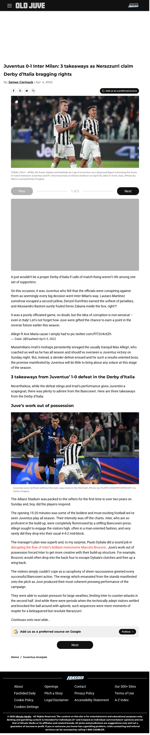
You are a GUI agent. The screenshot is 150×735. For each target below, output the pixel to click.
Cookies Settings (26, 707)
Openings (51, 686)
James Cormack (20, 82)
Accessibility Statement (91, 700)
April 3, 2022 (47, 339)
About (18, 686)
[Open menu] (9, 5)
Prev (22, 191)
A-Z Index (122, 700)
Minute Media (23, 716)
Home (15, 657)
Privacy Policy (84, 693)
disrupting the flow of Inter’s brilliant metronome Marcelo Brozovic (58, 547)
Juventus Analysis (35, 657)
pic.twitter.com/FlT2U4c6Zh (91, 334)
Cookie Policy (23, 700)
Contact (80, 686)
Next (128, 191)
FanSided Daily (25, 693)
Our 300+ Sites (125, 686)
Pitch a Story (53, 693)
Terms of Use (124, 693)
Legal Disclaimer (56, 700)
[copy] (33, 90)
